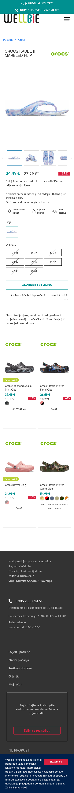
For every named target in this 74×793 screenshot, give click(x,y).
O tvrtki (14, 676)
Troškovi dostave (20, 668)
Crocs (21, 39)
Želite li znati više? (16, 787)
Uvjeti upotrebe (19, 652)
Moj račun (15, 684)
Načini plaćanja (19, 660)
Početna (8, 39)
